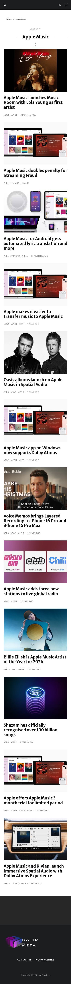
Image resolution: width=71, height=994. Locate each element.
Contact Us (24, 959)
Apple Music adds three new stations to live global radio (31, 591)
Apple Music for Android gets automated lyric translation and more (35, 243)
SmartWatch (18, 883)
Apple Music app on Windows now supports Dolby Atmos (32, 450)
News (6, 115)
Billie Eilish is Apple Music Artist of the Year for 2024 (35, 659)
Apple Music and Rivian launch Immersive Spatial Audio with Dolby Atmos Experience (34, 871)
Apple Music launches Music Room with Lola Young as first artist (33, 102)
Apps (6, 256)
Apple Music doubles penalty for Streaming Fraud (35, 173)
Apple (14, 115)
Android (15, 256)
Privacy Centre (45, 959)
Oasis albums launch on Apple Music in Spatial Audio (33, 382)
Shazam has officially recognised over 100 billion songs (31, 730)
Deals (22, 810)
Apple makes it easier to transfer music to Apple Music (33, 314)
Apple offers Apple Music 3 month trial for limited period (33, 800)
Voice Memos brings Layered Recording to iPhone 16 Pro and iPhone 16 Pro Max (35, 521)
